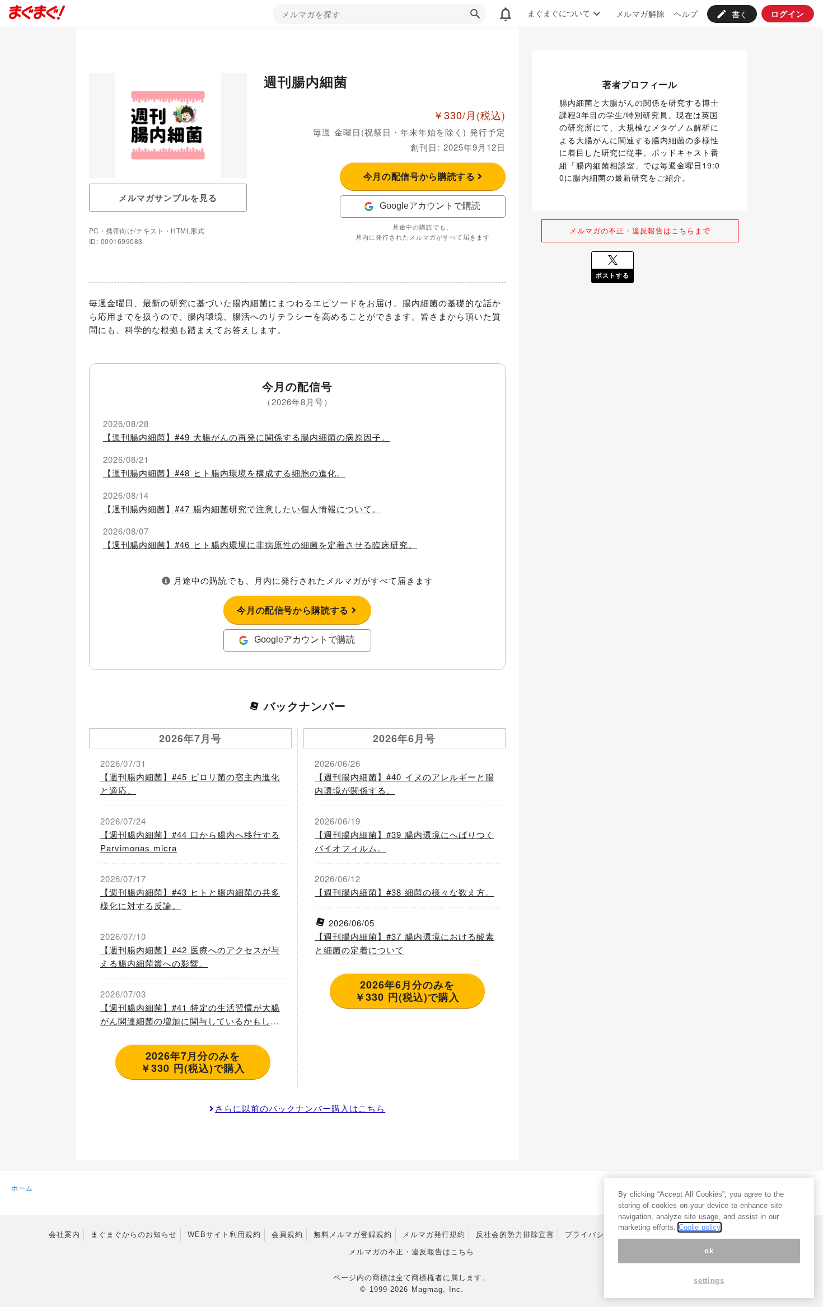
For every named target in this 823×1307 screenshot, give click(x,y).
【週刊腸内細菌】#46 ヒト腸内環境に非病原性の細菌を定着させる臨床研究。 (260, 544)
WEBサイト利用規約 (224, 1234)
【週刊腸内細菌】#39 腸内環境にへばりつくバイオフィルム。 (404, 841)
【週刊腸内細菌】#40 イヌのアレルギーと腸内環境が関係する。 (404, 783)
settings (709, 1280)
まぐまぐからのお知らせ (134, 1234)
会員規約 (287, 1234)
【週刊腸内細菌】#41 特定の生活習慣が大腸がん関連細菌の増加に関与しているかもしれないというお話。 (190, 1014)
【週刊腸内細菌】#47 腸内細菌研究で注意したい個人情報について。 (242, 508)
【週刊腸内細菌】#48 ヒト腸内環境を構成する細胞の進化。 (224, 473)
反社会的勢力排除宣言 (515, 1234)
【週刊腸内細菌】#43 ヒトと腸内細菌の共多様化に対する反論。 (190, 898)
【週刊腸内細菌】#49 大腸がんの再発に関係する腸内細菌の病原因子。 (246, 437)
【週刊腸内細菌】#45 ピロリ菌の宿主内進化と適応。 (190, 783)
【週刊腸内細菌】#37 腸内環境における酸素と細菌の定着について (404, 942)
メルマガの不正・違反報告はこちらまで (639, 230)
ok (708, 1251)
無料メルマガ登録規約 (353, 1234)
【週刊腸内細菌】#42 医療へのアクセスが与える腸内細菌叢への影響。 (190, 956)
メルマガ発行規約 (434, 1234)
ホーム (22, 1187)
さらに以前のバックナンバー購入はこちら (300, 1108)
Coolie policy (700, 1227)
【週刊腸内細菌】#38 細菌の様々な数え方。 (404, 892)
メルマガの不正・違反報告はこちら (411, 1252)
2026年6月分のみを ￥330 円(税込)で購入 (407, 990)
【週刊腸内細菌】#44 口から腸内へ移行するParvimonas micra (190, 841)
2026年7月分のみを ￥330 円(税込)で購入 (193, 1061)
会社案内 (64, 1234)
